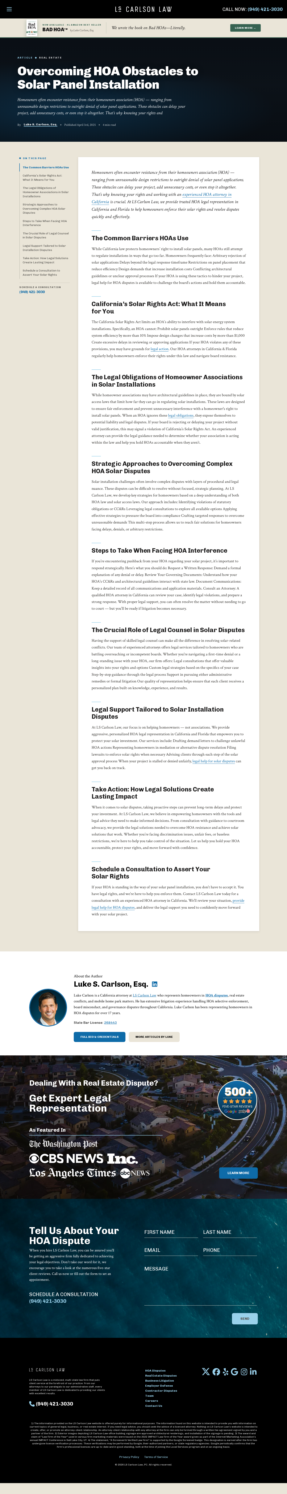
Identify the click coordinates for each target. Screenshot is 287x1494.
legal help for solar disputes (213, 761)
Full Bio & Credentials (99, 1037)
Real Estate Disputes (161, 1375)
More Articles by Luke (154, 1037)
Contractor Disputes (161, 1391)
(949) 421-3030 (265, 9)
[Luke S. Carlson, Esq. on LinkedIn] (154, 984)
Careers (151, 1401)
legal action (160, 349)
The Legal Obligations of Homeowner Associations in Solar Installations (46, 192)
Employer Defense (159, 1385)
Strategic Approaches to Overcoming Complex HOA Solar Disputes (44, 208)
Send (244, 1319)
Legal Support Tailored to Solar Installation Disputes (44, 248)
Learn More (238, 1173)
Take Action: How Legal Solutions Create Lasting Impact (45, 260)
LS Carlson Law (144, 995)
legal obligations (181, 415)
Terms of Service (156, 1457)
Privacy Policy (129, 1457)
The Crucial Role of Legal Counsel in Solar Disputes (46, 235)
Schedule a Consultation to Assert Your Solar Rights (41, 272)
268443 (110, 1023)
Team (149, 1396)
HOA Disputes (155, 1370)
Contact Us (153, 1406)
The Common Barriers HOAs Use (46, 167)
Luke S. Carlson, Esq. (40, 124)
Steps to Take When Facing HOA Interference (45, 223)
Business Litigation (159, 1380)
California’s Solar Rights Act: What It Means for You (42, 177)
